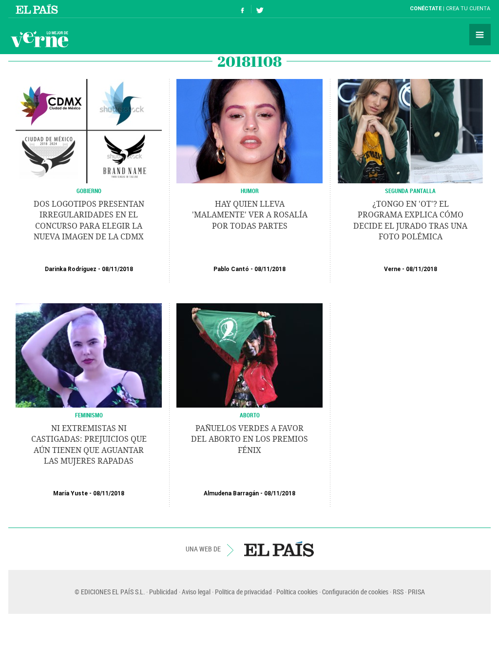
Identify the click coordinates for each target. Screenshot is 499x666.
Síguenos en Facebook (242, 9)
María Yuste (70, 493)
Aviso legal (196, 591)
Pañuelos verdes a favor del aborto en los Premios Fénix (249, 439)
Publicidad (163, 591)
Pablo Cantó (231, 269)
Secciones (480, 34)
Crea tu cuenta (468, 8)
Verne (39, 39)
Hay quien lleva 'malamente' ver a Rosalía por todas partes (249, 215)
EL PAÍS (279, 549)
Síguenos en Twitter (259, 9)
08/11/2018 (117, 269)
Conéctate (425, 8)
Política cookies (297, 591)
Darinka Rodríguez (70, 269)
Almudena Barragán (231, 493)
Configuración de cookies (355, 591)
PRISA (416, 591)
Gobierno (89, 191)
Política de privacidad (243, 591)
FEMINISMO (89, 415)
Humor (250, 191)
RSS (398, 591)
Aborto (250, 415)
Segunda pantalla (410, 191)
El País (38, 9)
